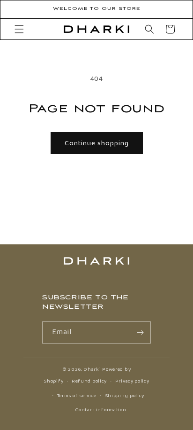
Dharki (92, 369)
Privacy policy (132, 381)
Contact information (100, 410)
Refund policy (89, 381)
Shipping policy (125, 395)
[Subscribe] (140, 332)
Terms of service (76, 395)
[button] (19, 29)
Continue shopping (97, 143)
